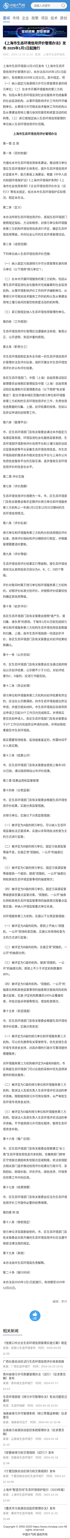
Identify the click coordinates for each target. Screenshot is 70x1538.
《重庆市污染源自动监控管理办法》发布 (29, 1508)
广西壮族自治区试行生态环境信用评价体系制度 (33, 1361)
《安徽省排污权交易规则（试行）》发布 (28, 1452)
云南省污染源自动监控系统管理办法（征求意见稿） (33, 1432)
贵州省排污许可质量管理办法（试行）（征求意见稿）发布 (34, 1376)
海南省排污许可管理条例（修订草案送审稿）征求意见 (35, 1415)
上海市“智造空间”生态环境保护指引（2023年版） (34, 1489)
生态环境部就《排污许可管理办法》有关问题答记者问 (35, 1398)
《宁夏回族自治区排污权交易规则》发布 (29, 1471)
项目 (44, 18)
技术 (54, 18)
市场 (15, 18)
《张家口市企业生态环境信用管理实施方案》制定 (35, 1343)
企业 (25, 18)
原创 (63, 18)
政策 (35, 18)
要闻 (6, 18)
